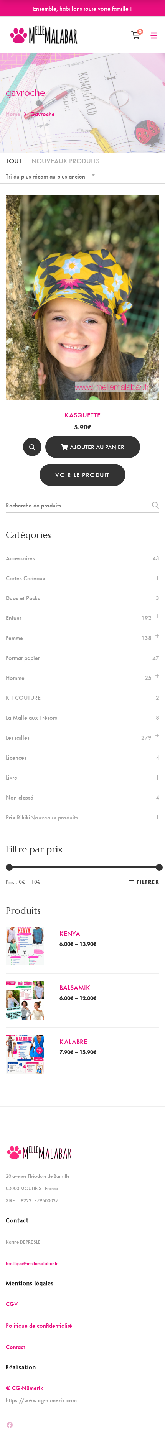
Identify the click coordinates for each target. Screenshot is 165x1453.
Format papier (23, 658)
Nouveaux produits (65, 160)
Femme (14, 638)
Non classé (19, 797)
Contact (15, 1347)
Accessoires (20, 558)
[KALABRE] (25, 1041)
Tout (14, 160)
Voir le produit (82, 475)
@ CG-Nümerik (24, 1388)
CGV (12, 1304)
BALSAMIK (74, 987)
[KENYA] (25, 933)
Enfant (13, 618)
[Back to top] (143, 1432)
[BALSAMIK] (25, 987)
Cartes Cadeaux (26, 578)
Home (13, 114)
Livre (11, 777)
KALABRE (73, 1041)
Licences (16, 757)
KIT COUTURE (23, 697)
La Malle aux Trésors (31, 717)
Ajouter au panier (97, 447)
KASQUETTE (82, 414)
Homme (15, 677)
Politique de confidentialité (39, 1325)
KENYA (69, 933)
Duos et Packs (23, 598)
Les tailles (18, 737)
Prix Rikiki (42, 817)
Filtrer (148, 881)
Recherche (153, 505)
